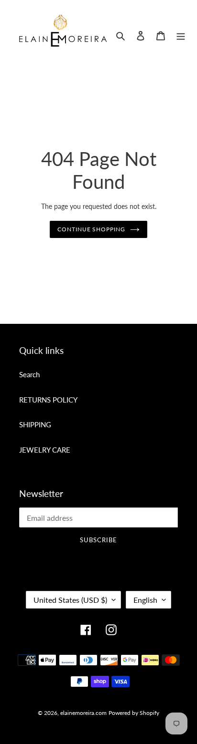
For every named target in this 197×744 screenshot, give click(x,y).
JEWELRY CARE (44, 449)
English (145, 599)
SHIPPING (35, 424)
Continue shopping (91, 229)
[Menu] (181, 35)
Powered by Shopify (134, 712)
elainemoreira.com (83, 712)
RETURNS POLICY (48, 399)
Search (29, 374)
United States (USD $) (70, 599)
